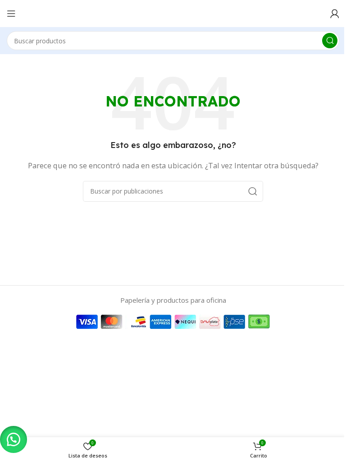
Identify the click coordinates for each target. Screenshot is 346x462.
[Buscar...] (329, 40)
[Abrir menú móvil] (11, 14)
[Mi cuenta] (335, 14)
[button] (13, 439)
